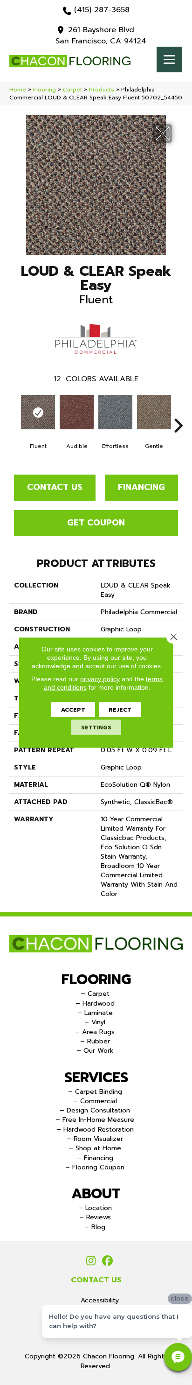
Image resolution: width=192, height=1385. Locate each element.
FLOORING (96, 979)
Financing (141, 487)
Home (17, 89)
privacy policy (100, 679)
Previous (14, 411)
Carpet (72, 89)
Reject (120, 710)
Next (178, 411)
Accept (73, 710)
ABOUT (96, 1193)
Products (101, 89)
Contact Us (54, 487)
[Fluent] (38, 412)
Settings (96, 727)
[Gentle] (154, 412)
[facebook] (107, 1261)
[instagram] (91, 1261)
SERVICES (96, 1077)
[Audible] (76, 412)
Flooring (44, 89)
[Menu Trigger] (169, 59)
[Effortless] (115, 412)
